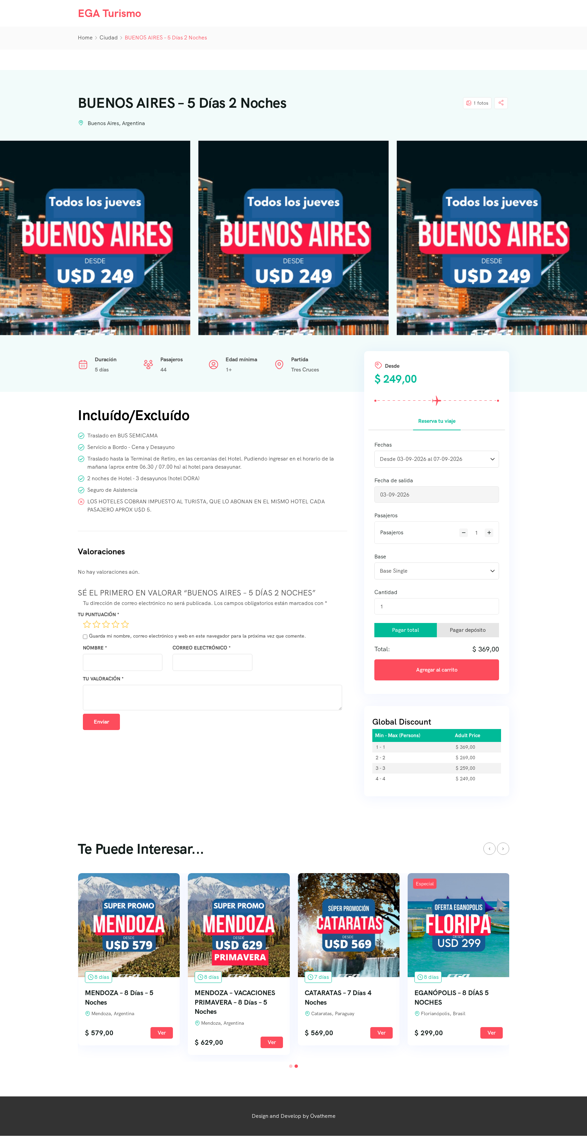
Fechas (383, 444)
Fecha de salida (393, 480)
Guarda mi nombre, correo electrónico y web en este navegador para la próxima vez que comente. (197, 636)
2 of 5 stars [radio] (96, 624)
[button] (291, 1066)
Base (380, 556)
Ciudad (109, 37)
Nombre (95, 648)
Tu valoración (103, 679)
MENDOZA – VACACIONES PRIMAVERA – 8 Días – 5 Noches (235, 1002)
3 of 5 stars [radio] (106, 624)
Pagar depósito (468, 630)
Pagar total (405, 630)
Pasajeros (385, 515)
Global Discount (401, 721)
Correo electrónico (202, 648)
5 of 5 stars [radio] (125, 624)
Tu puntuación (98, 614)
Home (85, 37)
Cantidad (385, 592)
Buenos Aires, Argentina (116, 123)
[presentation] (489, 849)
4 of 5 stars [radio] (115, 624)
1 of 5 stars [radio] (87, 624)
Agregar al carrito (437, 669)
